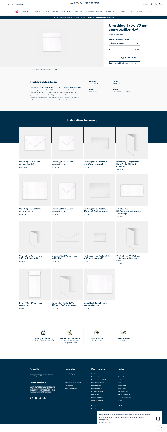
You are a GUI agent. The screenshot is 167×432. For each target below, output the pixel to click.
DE (9, 4)
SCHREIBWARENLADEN (94, 11)
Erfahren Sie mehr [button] (105, 422)
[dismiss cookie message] (158, 418)
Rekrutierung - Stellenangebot (73, 382)
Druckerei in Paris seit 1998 (98, 379)
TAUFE (47, 11)
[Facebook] (36, 399)
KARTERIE (122, 11)
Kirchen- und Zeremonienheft (99, 403)
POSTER (149, 11)
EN (12, 4)
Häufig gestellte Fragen (71, 388)
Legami (119, 382)
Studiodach (121, 403)
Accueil (32, 69)
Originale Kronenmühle (124, 394)
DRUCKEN (78, 11)
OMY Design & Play (123, 391)
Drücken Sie (72, 428)
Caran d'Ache (121, 377)
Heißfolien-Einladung (97, 397)
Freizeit (120, 400)
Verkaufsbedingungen (70, 374)
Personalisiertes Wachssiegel (98, 406)
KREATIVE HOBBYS (136, 11)
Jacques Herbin (122, 385)
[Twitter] (40, 399)
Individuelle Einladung (97, 400)
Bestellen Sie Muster (96, 374)
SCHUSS (120, 406)
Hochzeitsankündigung (97, 391)
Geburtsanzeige (95, 394)
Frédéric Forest (122, 379)
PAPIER (55, 11)
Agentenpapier (122, 374)
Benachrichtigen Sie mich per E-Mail (124, 58)
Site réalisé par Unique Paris (104, 428)
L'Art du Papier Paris (83, 4)
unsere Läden (20, 4)
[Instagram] (31, 399)
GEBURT (38, 11)
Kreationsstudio (95, 377)
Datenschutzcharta (47, 392)
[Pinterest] (44, 399)
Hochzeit (58, 428)
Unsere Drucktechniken (97, 382)
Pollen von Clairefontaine (124, 397)
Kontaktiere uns (97, 340)
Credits (80, 428)
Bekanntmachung (96, 385)
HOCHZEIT (27, 11)
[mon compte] (155, 4)
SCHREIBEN (110, 11)
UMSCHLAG (66, 11)
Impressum (68, 377)
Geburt (65, 428)
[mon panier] (160, 4)
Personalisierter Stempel (97, 409)
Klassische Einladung (96, 388)
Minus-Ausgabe (122, 388)
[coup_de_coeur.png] (17, 12)
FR (5, 4)
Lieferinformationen (70, 379)
